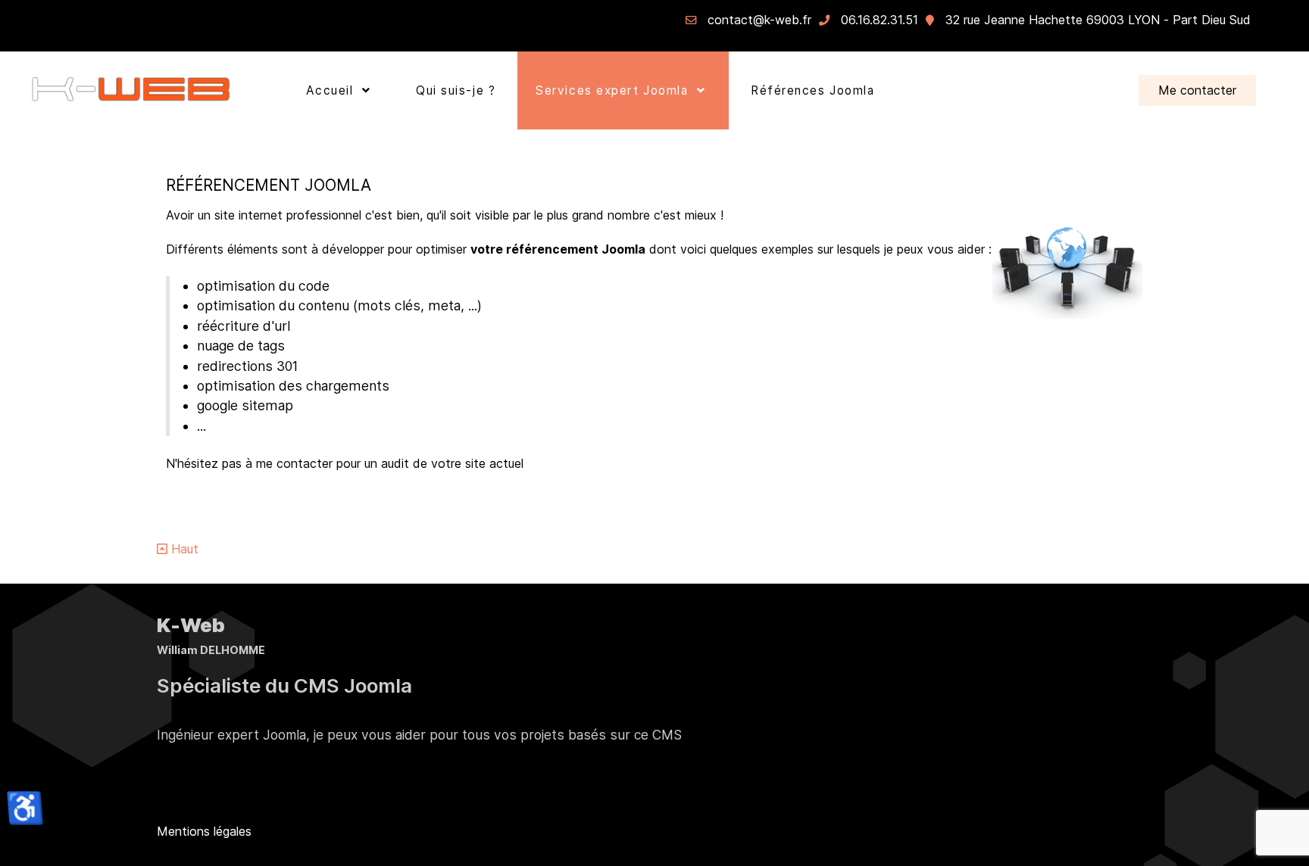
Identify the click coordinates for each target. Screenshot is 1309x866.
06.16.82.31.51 (879, 19)
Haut (182, 548)
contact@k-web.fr (759, 19)
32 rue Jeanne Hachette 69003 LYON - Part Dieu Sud (1098, 19)
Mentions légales (204, 831)
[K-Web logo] (131, 90)
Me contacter (1197, 90)
